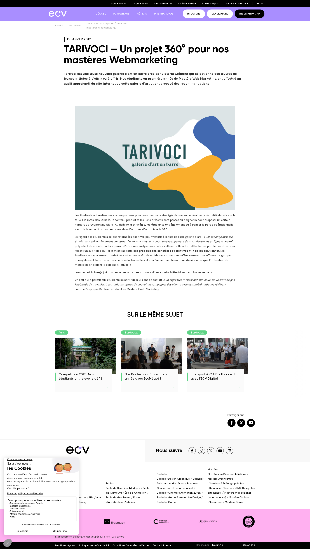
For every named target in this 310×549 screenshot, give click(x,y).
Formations (121, 14)
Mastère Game (234, 502)
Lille (91, 497)
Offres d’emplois (211, 3)
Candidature (220, 13)
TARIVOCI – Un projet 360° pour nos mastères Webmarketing (107, 25)
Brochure (193, 13)
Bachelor (162, 474)
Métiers (142, 14)
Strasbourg (79, 502)
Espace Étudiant (119, 3)
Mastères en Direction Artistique (227, 474)
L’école (101, 14)
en (262, 3)
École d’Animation (135, 493)
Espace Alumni (141, 3)
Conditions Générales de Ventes (130, 545)
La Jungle (217, 544)
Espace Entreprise (164, 3)
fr (258, 3)
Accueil (59, 25)
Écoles (110, 483)
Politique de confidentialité (93, 545)
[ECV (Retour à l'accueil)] (57, 13)
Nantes (82, 497)
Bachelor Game (166, 502)
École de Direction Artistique (123, 488)
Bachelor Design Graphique (173, 479)
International (163, 14)
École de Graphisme (118, 497)
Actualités (75, 25)
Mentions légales (65, 545)
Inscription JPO (249, 13)
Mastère (213, 469)
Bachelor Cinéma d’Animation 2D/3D (179, 493)
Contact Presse (162, 545)
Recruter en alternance (237, 3)
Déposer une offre (188, 3)
